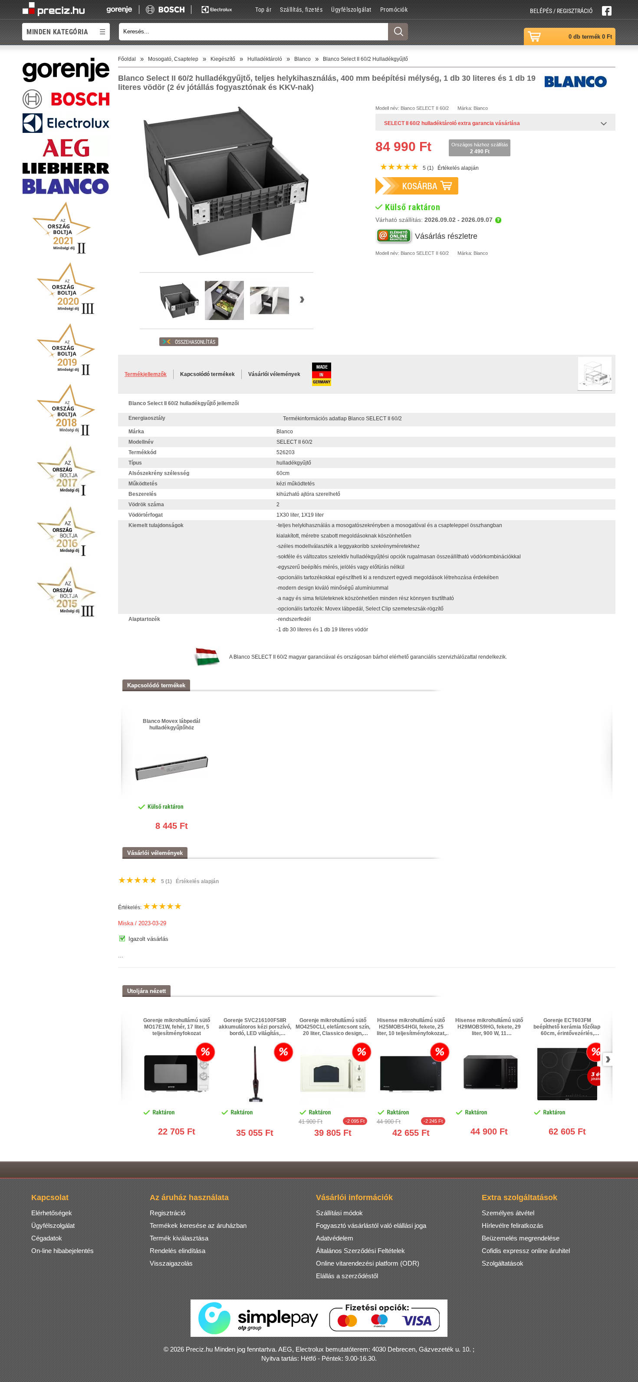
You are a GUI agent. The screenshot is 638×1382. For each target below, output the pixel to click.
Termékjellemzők (146, 374)
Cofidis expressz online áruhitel (526, 1250)
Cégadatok (46, 1238)
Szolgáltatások (502, 1263)
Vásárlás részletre (446, 236)
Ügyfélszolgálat (351, 9)
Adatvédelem (334, 1238)
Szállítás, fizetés (301, 9)
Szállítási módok (339, 1213)
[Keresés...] (398, 31)
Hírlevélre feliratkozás (512, 1225)
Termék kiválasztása (179, 1238)
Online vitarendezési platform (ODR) (367, 1263)
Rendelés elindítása (177, 1250)
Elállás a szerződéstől (347, 1276)
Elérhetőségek (51, 1213)
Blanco (408, 108)
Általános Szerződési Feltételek (360, 1250)
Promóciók (394, 9)
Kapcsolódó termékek (207, 374)
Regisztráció (167, 1213)
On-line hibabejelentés (62, 1250)
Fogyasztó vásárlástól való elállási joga (371, 1225)
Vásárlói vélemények (274, 374)
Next (606, 1059)
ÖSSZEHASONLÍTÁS (195, 341)
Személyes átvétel (508, 1213)
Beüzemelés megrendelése (520, 1238)
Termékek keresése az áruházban (198, 1225)
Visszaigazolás (171, 1263)
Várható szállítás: (434, 219)
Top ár (263, 9)
